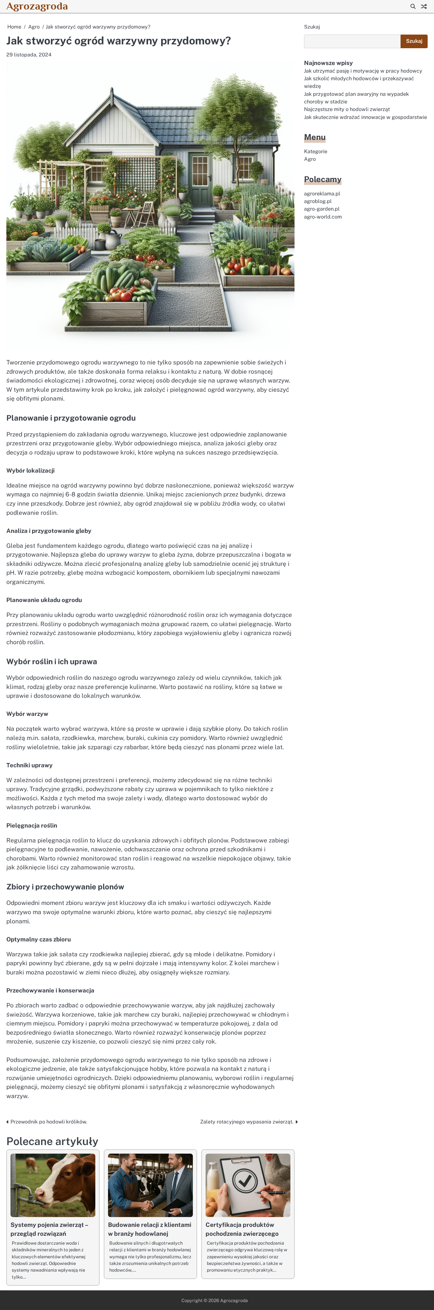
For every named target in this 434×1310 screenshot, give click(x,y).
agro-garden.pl (322, 209)
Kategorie (315, 151)
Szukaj (312, 27)
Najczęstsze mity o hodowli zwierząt (347, 109)
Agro (310, 159)
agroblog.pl (318, 201)
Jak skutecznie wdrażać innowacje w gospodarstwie (365, 117)
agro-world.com (323, 216)
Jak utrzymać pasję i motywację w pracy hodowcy (363, 71)
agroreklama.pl (322, 193)
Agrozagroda (37, 6)
